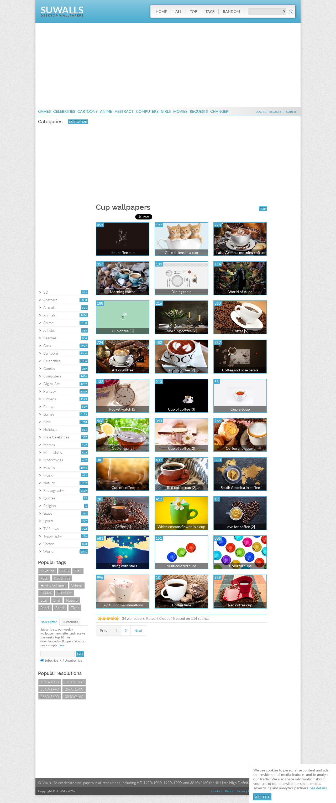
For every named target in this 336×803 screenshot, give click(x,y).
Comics (49, 368)
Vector (48, 543)
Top (193, 11)
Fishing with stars (122, 566)
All (178, 11)
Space (47, 513)
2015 (64, 571)
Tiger (75, 607)
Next (138, 630)
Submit (292, 112)
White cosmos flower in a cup (181, 526)
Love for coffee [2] (240, 526)
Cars (47, 345)
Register (276, 112)
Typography (52, 536)
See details (318, 788)
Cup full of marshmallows (123, 605)
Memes (49, 444)
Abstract (124, 111)
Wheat (76, 585)
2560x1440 (49, 689)
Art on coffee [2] (181, 370)
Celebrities (64, 111)
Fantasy (49, 391)
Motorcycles (53, 460)
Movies (180, 111)
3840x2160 (74, 696)
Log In (261, 112)
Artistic (49, 330)
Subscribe (51, 660)
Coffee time (181, 605)
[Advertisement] (168, 65)
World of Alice (240, 291)
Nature (49, 482)
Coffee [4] (123, 526)
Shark (60, 607)
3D (45, 292)
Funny (48, 406)
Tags (210, 11)
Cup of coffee (123, 487)
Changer (219, 111)
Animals (49, 315)
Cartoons (87, 111)
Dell (78, 571)
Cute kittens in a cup (181, 252)
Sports (48, 521)
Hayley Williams (52, 585)
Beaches (49, 338)
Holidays (50, 429)
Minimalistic (52, 452)
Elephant (65, 593)
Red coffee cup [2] (181, 487)
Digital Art (51, 383)
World (48, 551)
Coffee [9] (240, 331)
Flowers (49, 399)
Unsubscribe (73, 660)
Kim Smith (62, 578)
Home (161, 11)
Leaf (43, 600)
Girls (166, 111)
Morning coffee (122, 291)
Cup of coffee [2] (181, 448)
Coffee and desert (240, 448)
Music (48, 475)
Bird (56, 600)
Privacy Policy (246, 791)
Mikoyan (47, 571)
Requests (199, 111)
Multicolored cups (181, 566)
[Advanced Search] (290, 11)
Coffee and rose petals (240, 370)
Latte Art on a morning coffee (240, 252)
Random (231, 11)
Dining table (181, 291)
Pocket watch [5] (122, 409)
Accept (262, 797)
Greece (46, 593)
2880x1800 (49, 696)
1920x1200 (74, 681)
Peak (44, 578)
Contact (216, 791)
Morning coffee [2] (181, 331)
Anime (106, 111)
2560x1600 (74, 689)
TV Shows (51, 528)
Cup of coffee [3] (181, 409)
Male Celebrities (56, 437)
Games (44, 111)
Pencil (45, 607)
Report (230, 791)
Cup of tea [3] (123, 331)
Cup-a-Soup (240, 409)
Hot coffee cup (123, 252)
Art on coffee (122, 370)
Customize (78, 122)
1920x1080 (49, 681)
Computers (147, 111)
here (61, 645)
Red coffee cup (240, 605)
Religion (49, 505)
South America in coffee (240, 487)
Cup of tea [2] (123, 448)
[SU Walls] (62, 15)
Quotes (49, 498)
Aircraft (49, 307)
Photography (53, 490)
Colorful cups (240, 566)
